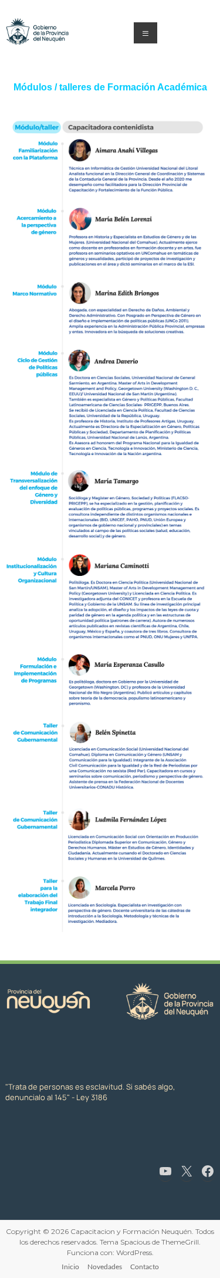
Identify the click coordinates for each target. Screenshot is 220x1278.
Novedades (104, 1266)
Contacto (144, 1266)
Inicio (70, 1266)
